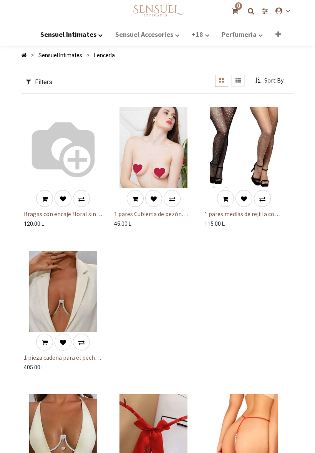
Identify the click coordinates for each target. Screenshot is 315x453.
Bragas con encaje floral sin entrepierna (60, 214)
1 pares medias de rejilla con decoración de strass (241, 214)
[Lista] (238, 81)
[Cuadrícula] (221, 81)
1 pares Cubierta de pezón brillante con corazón (148, 214)
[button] (278, 34)
